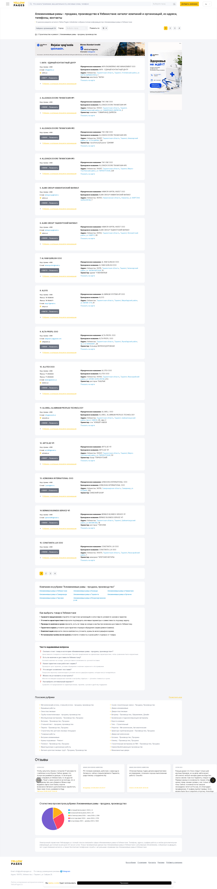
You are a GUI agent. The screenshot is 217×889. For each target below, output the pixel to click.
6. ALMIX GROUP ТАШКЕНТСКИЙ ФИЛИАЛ (58, 223)
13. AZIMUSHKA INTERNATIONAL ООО (56, 478)
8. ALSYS (44, 290)
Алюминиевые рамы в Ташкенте (86, 594)
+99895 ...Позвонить (49, 347)
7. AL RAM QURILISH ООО (51, 258)
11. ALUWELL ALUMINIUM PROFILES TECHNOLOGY (61, 408)
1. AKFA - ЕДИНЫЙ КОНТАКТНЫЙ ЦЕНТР (58, 63)
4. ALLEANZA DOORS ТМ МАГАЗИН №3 (57, 158)
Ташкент (117, 73)
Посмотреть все (175, 697)
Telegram (66, 871)
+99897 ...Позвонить (49, 458)
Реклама (161, 862)
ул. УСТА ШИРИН (92, 140)
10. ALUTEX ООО (47, 367)
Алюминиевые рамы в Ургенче (120, 594)
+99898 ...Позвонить (49, 107)
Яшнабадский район (129, 341)
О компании (142, 862)
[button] (59, 83)
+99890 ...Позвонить (49, 137)
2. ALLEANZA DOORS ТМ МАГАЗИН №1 (57, 98)
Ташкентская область (105, 73)
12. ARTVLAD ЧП (47, 443)
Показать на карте (88, 80)
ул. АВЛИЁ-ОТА (86, 303)
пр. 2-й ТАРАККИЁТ (88, 344)
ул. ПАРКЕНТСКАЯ (103, 171)
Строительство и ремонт (48, 34)
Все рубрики (131, 862)
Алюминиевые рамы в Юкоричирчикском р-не (90, 599)
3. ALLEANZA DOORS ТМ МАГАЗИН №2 (57, 128)
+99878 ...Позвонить (49, 270)
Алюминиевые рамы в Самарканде (53, 594)
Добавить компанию (189, 4)
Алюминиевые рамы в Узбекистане (53, 591)
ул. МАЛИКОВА (92, 523)
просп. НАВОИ (91, 420)
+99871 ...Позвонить (49, 78)
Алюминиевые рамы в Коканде (86, 591)
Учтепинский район (129, 73)
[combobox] (164, 4)
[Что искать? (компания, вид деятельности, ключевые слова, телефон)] (31, 4)
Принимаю (124, 883)
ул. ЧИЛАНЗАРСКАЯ (93, 270)
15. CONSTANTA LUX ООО (51, 543)
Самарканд (126, 488)
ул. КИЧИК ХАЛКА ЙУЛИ (95, 379)
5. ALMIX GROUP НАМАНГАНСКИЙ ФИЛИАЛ (59, 188)
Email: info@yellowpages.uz (21, 871)
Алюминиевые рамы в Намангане (121, 591)
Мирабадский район (129, 300)
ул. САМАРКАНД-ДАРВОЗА (110, 110)
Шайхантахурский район (90, 110)
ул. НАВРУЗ (90, 235)
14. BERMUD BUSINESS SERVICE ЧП (55, 510)
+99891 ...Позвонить (49, 490)
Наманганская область (111, 198)
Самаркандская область (111, 488)
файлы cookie (53, 883)
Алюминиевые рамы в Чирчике (52, 598)
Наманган (125, 198)
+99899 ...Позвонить (49, 203)
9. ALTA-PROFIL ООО (49, 331)
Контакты (152, 862)
